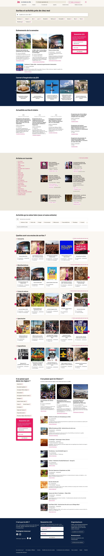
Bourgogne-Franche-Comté (23, 395)
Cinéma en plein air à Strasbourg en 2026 (60, 416)
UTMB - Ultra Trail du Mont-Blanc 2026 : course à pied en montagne (39, 51)
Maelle (19, 167)
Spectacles (21, 318)
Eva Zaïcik (20, 161)
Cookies (38, 550)
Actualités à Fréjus (74, 134)
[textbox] (79, 44)
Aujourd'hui (24, 4)
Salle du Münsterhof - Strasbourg (56, 442)
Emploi (81, 550)
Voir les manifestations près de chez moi (79, 264)
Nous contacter (75, 550)
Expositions (21, 346)
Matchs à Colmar (52, 465)
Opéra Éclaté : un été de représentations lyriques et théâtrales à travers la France (79, 196)
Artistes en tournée (78, 4)
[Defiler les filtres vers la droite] (87, 222)
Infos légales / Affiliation (30, 550)
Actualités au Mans (74, 121)
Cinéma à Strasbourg (52, 424)
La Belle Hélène (76, 202)
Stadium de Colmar (53, 463)
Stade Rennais (21, 165)
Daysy (19, 187)
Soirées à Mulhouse (52, 489)
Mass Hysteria (21, 184)
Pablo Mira (56, 185)
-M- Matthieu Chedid (77, 189)
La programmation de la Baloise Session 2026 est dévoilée (79, 163)
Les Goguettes (21, 180)
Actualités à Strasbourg (53, 132)
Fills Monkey (51, 187)
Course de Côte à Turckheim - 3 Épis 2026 (60, 493)
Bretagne (19, 398)
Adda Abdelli (20, 175)
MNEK (19, 170)
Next (89, 91)
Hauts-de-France (21, 410)
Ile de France (26, 404)
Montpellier (61, 19)
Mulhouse (53, 19)
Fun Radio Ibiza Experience (24, 168)
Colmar (26, 19)
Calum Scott (75, 171)
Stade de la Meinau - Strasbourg (56, 454)
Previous (15, 91)
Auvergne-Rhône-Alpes (22, 389)
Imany (81, 169)
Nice (75, 19)
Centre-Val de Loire (21, 401)
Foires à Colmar (52, 477)
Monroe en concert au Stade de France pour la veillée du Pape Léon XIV (55, 196)
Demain (33, 4)
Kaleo (19, 164)
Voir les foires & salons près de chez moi (79, 291)
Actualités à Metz (74, 146)
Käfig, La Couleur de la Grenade (25, 191)
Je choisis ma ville (26, 2)
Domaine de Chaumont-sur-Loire (23, 54)
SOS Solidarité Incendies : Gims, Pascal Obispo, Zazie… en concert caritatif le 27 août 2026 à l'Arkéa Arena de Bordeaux (79, 178)
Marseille (45, 19)
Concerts (50, 202)
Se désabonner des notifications (63, 550)
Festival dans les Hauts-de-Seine (55, 60)
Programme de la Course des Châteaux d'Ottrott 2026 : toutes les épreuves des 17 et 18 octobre (55, 120)
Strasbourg (19, 21)
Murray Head (21, 174)
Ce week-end (44, 4)
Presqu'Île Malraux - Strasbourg (80, 406)
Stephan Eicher (76, 169)
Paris (81, 19)
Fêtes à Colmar (43, 411)
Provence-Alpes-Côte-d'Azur (23, 415)
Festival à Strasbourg (52, 184)
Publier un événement (75, 2)
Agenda (54, 4)
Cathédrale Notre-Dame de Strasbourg (63, 407)
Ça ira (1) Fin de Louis (22, 181)
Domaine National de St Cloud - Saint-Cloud (55, 54)
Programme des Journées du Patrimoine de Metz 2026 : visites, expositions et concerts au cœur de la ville (79, 139)
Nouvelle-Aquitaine (21, 387)
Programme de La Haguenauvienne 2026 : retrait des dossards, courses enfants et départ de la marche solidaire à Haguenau (39, 121)
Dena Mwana (21, 188)
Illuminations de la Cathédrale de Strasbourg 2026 (64, 401)
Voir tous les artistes (83, 158)
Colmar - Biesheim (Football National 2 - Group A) (62, 460)
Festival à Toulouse (27, 71)
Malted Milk (20, 173)
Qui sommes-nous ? (20, 550)
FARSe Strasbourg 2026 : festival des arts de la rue (62, 428)
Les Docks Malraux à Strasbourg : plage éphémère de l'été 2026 (79, 401)
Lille (33, 19)
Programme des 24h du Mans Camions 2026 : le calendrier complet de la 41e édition (79, 115)
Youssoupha (20, 183)
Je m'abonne (79, 51)
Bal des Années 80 (53, 481)
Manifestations (22, 265)
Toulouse (28, 21)
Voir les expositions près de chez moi (80, 345)
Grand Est (19, 384)
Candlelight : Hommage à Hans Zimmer (59, 439)
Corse (18, 404)
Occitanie (19, 407)
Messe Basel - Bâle (78, 168)
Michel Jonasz (21, 162)
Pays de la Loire (20, 412)
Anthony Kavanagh (22, 186)
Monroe (54, 202)
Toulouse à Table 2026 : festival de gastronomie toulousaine (40, 64)
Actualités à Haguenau (37, 135)
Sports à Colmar (52, 500)
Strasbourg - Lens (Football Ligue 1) (58, 450)
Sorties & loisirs (66, 4)
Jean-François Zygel (22, 190)
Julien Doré (20, 177)
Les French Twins (22, 193)
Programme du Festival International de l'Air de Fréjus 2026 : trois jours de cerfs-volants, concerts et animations (79, 127)
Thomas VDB (51, 185)
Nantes (68, 19)
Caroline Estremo (21, 194)
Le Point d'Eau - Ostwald (55, 182)
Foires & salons (22, 291)
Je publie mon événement (77, 531)
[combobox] (80, 43)
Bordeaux (19, 19)
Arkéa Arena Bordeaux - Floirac (78, 186)
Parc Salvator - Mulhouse (55, 485)
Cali (77, 187)
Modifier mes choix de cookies (48, 550)
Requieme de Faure (76, 204)
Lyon (38, 19)
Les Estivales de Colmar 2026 (47, 401)
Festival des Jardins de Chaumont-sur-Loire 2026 (23, 50)
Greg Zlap (20, 178)
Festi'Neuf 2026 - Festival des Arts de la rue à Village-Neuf (64, 504)
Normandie (19, 392)
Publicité (86, 550)
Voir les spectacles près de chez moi (80, 318)
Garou (19, 171)
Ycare (74, 187)
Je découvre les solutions (77, 542)
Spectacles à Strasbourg (53, 435)
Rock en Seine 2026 (54, 50)
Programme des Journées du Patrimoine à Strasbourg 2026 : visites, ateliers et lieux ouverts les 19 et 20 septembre (23, 121)
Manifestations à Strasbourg (62, 413)
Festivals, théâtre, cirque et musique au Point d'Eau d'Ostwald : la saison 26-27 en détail (55, 178)
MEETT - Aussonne (54, 169)
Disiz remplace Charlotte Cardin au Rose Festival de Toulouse (54, 164)
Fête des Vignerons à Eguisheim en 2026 (59, 470)
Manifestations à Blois (20, 60)
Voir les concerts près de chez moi (80, 238)
